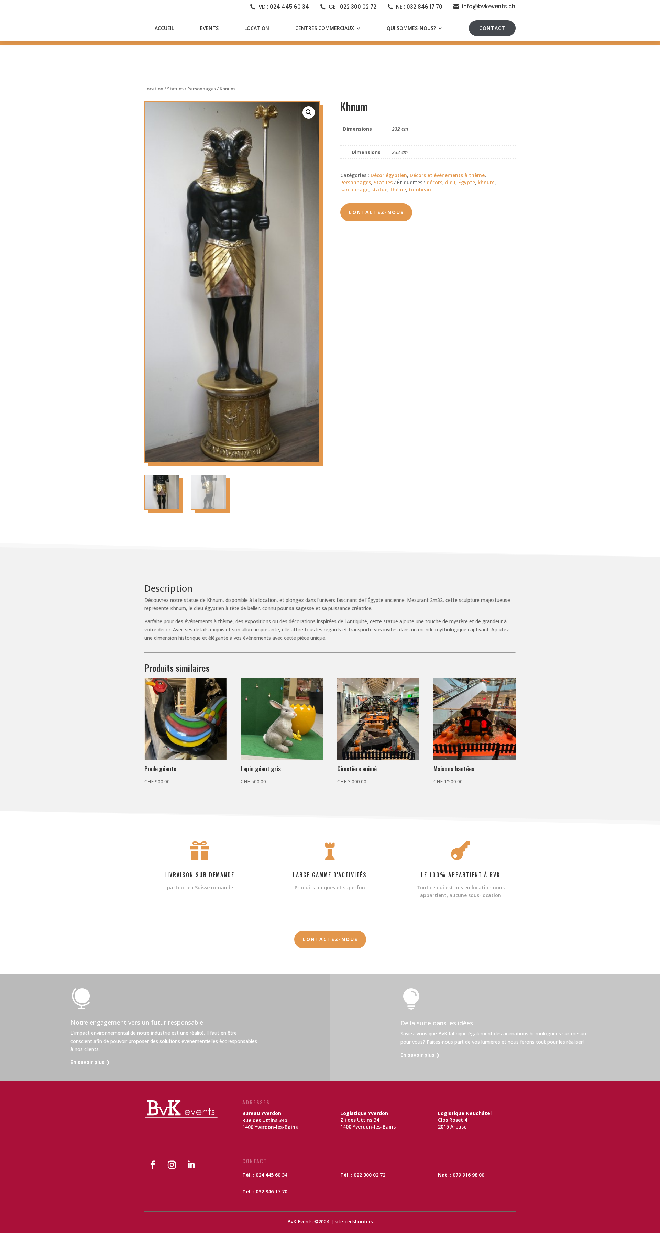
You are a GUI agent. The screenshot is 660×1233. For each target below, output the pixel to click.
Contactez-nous (376, 212)
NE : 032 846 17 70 (419, 6)
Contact (492, 28)
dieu (450, 182)
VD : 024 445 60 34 (283, 6)
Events (209, 28)
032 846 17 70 (271, 1191)
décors (434, 182)
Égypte (466, 182)
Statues (175, 89)
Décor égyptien (389, 175)
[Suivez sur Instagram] (172, 1165)
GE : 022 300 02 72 (352, 6)
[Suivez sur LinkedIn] (191, 1165)
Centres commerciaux (324, 28)
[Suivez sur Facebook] (152, 1165)
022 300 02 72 (369, 1174)
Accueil (164, 28)
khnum (486, 182)
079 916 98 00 (468, 1174)
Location (256, 28)
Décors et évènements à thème (447, 175)
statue (379, 189)
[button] (308, 112)
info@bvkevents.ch (488, 6)
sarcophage (354, 189)
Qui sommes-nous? (411, 28)
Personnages (201, 89)
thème (398, 189)
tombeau (420, 189)
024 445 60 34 (271, 1174)
